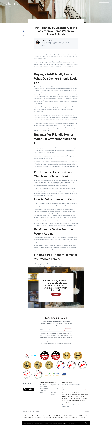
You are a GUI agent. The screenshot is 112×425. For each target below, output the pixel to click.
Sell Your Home (44, 4)
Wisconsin (53, 394)
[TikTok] (30, 383)
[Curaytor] (28, 390)
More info (75, 423)
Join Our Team (57, 4)
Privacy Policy (86, 411)
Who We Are (43, 384)
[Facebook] (23, 383)
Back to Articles (40, 21)
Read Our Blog (54, 388)
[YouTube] (25, 383)
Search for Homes (44, 388)
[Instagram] (28, 383)
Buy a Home (32, 4)
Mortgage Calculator (55, 390)
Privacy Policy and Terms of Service (58, 341)
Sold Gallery (53, 392)
